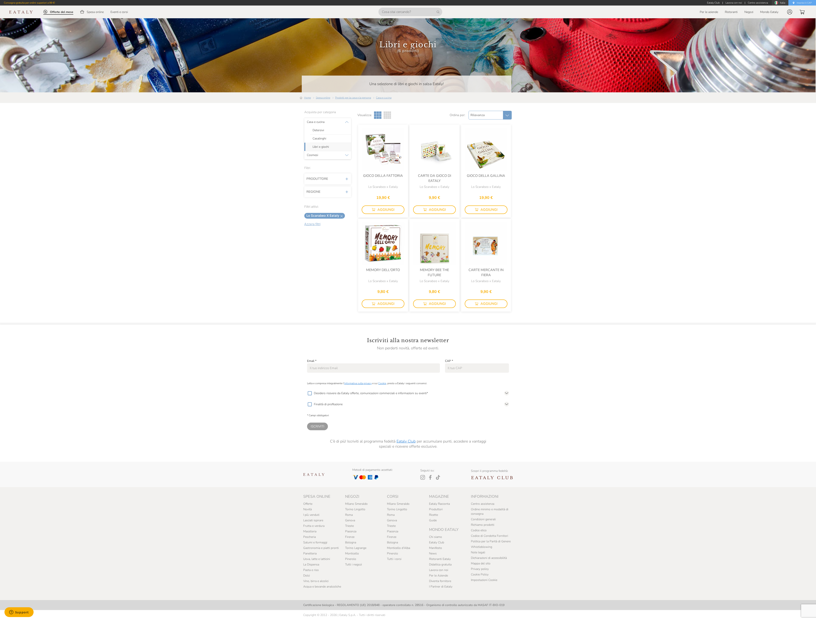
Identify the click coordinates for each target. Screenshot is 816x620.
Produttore (317, 179)
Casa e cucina (383, 97)
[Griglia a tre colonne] (377, 115)
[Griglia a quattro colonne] (387, 115)
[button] (789, 11)
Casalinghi (319, 138)
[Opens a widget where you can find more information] (19, 612)
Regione (313, 192)
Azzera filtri (312, 224)
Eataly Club (406, 441)
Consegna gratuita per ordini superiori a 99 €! (29, 2)
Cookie (382, 383)
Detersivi (318, 130)
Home (307, 97)
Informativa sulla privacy (358, 383)
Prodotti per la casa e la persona (353, 97)
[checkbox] (309, 393)
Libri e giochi (321, 146)
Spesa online (323, 97)
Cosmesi (312, 155)
